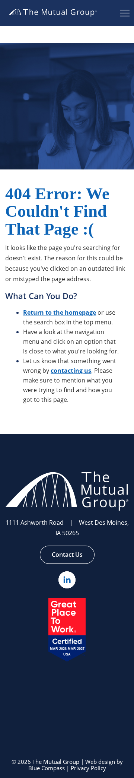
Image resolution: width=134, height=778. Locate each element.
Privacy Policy (88, 768)
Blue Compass (46, 768)
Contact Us (67, 554)
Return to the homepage (59, 312)
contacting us (71, 370)
